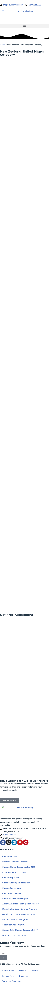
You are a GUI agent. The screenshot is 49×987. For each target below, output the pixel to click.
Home (2, 45)
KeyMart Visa (8, 971)
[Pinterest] (25, 842)
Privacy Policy (8, 976)
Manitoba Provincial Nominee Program (19, 909)
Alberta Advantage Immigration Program (20, 904)
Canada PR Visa (9, 856)
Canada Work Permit (11, 893)
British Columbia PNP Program (15, 898)
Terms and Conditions (11, 981)
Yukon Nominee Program (13, 925)
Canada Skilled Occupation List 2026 (18, 867)
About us (22, 971)
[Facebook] (3, 842)
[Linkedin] (14, 842)
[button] (24, 26)
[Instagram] (8, 842)
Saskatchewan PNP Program (15, 919)
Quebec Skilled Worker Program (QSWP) (20, 930)
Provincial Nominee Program (15, 862)
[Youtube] (20, 842)
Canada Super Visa (10, 877)
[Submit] (3, 957)
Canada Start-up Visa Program (16, 883)
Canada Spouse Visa (11, 888)
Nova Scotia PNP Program (14, 935)
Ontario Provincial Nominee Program (18, 914)
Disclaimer (23, 976)
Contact (34, 971)
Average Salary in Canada (14, 872)
